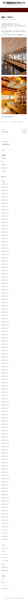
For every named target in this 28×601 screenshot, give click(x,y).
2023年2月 (3, 318)
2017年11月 (4, 520)
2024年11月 (4, 251)
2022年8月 (3, 337)
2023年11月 (4, 289)
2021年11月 (4, 366)
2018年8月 (3, 491)
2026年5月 (3, 193)
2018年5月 (3, 501)
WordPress (11, 598)
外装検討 (3, 164)
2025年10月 (4, 216)
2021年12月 (4, 363)
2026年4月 (3, 196)
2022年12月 (4, 325)
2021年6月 (3, 382)
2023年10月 (4, 293)
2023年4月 (3, 312)
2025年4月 (3, 235)
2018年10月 (4, 485)
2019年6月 (3, 459)
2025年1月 (3, 245)
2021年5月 (3, 385)
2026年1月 (3, 206)
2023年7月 (3, 302)
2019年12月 (4, 440)
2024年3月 (3, 277)
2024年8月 (3, 260)
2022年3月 (3, 353)
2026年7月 (3, 187)
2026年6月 (3, 190)
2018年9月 (3, 488)
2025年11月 (4, 212)
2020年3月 (3, 430)
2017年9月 (3, 526)
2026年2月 (3, 203)
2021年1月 (3, 398)
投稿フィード (4, 582)
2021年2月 (3, 395)
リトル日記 (3, 560)
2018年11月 (4, 481)
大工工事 (3, 171)
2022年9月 (3, 334)
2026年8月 (3, 184)
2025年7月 (3, 225)
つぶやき (3, 557)
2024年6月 (3, 267)
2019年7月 (3, 456)
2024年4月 (3, 273)
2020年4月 (3, 427)
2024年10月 (4, 254)
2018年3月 (3, 507)
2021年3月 (3, 392)
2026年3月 (3, 200)
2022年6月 (3, 344)
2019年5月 (3, 462)
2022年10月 (4, 331)
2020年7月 (3, 417)
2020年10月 (4, 408)
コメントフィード (5, 585)
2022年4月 (3, 350)
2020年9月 (3, 411)
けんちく (3, 554)
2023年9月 (3, 296)
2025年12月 (4, 209)
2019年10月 (4, 446)
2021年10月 (4, 369)
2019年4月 (3, 465)
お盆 (2, 161)
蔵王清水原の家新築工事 (7, 116)
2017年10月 (4, 523)
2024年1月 (3, 283)
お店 (2, 551)
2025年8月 (3, 222)
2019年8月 (3, 453)
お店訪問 (3, 158)
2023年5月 (3, 309)
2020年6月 (3, 421)
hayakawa (13, 19)
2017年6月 (3, 536)
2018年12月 (4, 478)
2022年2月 (3, 357)
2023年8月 (3, 299)
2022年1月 (3, 360)
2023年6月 (3, 305)
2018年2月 (3, 510)
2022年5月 (3, 347)
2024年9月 (3, 257)
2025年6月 (3, 228)
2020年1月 (3, 437)
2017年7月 (3, 533)
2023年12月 (4, 286)
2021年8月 (3, 376)
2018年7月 (3, 494)
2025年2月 (3, 241)
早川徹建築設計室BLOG (14, 3)
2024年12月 (4, 248)
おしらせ (3, 548)
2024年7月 (3, 264)
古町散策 (24, 131)
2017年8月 (3, 529)
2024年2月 (3, 280)
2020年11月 (4, 405)
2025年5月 (3, 232)
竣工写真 (3, 567)
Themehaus (21, 598)
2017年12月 (4, 517)
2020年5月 (3, 424)
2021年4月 (3, 389)
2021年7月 (3, 379)
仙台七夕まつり (4, 167)
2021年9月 (3, 373)
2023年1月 (3, 321)
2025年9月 (3, 219)
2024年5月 (3, 270)
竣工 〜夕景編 (4, 131)
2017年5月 (3, 539)
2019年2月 (3, 472)
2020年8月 (3, 414)
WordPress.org (4, 588)
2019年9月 (3, 449)
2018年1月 (3, 514)
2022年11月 (4, 328)
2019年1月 (3, 475)
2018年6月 (3, 497)
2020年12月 (4, 401)
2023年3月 (3, 315)
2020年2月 (3, 433)
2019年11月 (4, 443)
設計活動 (5, 121)
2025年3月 (3, 238)
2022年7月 (3, 341)
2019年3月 (3, 469)
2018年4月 (3, 504)
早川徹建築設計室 (5, 144)
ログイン (3, 579)
